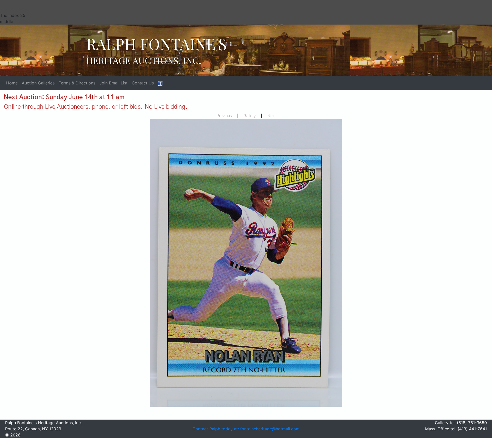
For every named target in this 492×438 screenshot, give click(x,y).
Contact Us (143, 82)
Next (271, 116)
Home (12, 82)
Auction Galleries (38, 82)
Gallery (249, 116)
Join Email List (113, 82)
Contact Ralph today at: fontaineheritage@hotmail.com (246, 428)
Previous (224, 116)
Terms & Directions (77, 82)
